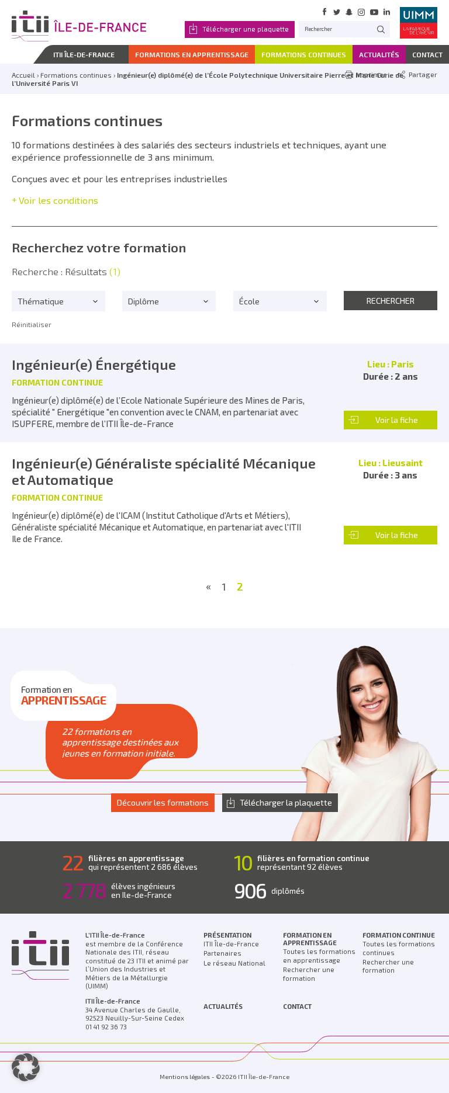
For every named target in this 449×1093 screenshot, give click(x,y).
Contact (297, 1006)
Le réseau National (234, 963)
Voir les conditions (58, 200)
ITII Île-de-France (231, 944)
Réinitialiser (31, 324)
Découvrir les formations (163, 802)
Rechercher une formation (308, 974)
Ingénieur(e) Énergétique (94, 364)
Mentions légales (185, 1076)
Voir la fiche (396, 420)
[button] (25, 1067)
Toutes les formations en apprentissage (319, 956)
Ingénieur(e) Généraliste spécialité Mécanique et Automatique (164, 471)
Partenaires (222, 953)
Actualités (223, 1006)
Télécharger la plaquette (286, 802)
